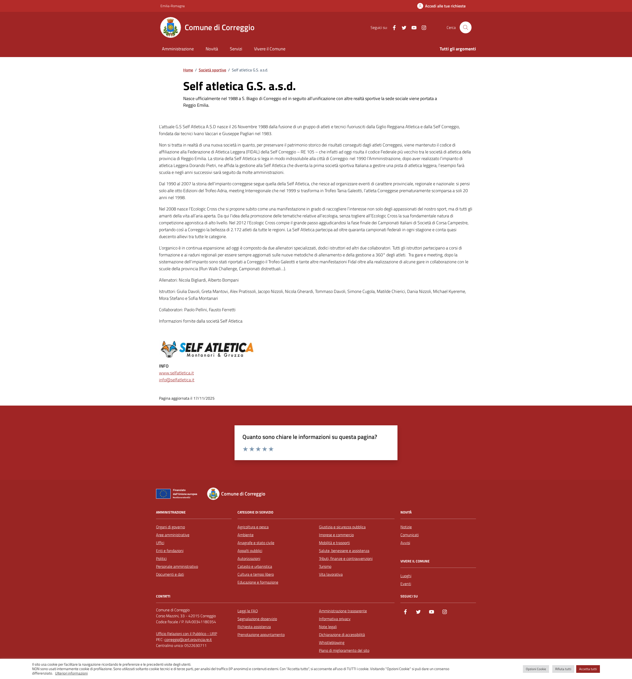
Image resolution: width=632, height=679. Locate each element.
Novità (212, 48)
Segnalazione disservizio (257, 619)
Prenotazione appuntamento (261, 635)
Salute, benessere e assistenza (344, 551)
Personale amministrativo (177, 566)
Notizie (406, 527)
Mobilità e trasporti (334, 543)
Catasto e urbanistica (254, 566)
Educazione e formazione (257, 582)
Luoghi (405, 576)
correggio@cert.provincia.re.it (188, 639)
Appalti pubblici (249, 551)
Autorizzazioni (248, 558)
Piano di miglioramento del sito (344, 650)
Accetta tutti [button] (588, 668)
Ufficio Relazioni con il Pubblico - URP (186, 634)
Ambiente (245, 535)
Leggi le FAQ (247, 611)
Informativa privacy (335, 619)
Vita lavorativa (331, 574)
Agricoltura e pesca (253, 527)
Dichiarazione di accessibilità (342, 635)
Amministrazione (178, 48)
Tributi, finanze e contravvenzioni (346, 558)
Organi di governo (170, 527)
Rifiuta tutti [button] (563, 668)
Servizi (236, 48)
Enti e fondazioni (169, 551)
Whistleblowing (331, 642)
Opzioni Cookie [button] (536, 668)
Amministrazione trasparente (343, 611)
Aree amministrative (172, 535)
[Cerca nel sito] (466, 27)
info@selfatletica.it (176, 379)
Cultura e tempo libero (255, 574)
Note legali (328, 627)
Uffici (160, 543)
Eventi (405, 584)
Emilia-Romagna (172, 5)
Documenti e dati (170, 574)
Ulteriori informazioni (71, 673)
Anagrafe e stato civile (255, 543)
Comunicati (409, 535)
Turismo (325, 566)
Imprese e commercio (336, 535)
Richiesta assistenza (254, 627)
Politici (161, 558)
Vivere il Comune (269, 48)
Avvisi (405, 543)
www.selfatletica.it (176, 373)
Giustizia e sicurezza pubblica (342, 527)
